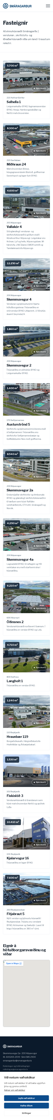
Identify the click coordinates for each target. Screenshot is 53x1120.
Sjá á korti (41, 88)
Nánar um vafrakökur (14, 1090)
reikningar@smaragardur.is (15, 1069)
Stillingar (26, 1113)
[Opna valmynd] (48, 6)
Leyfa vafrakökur (26, 1098)
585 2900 (31, 1057)
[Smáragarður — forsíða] (17, 5)
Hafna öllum (26, 1105)
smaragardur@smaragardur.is (17, 1060)
